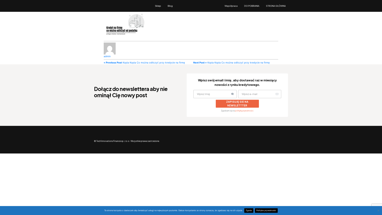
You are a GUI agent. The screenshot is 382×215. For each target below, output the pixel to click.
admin (107, 56)
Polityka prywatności (266, 210)
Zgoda (249, 210)
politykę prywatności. (244, 111)
